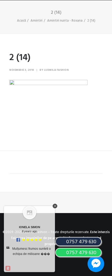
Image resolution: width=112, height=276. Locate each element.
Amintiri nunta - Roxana (65, 20)
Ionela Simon (29, 227)
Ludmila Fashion (56, 70)
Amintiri (36, 20)
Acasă (21, 20)
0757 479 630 (80, 253)
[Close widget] (55, 206)
